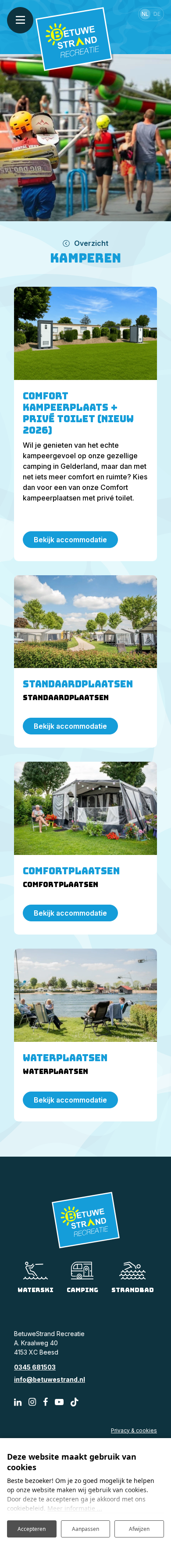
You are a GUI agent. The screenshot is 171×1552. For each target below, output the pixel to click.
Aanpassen (85, 1529)
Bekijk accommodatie (70, 539)
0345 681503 (35, 1367)
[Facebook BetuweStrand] (45, 1402)
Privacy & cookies (134, 1430)
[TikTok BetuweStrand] (74, 1402)
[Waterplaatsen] (85, 995)
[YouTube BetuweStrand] (59, 1402)
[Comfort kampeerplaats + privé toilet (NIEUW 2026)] (85, 333)
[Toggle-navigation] (20, 20)
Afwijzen (139, 1529)
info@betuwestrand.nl (49, 1379)
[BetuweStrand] (74, 38)
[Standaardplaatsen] (85, 621)
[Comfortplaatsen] (85, 808)
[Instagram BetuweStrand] (32, 1402)
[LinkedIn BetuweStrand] (17, 1402)
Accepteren (32, 1529)
